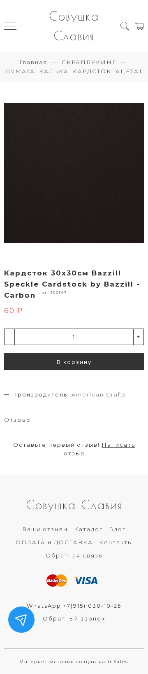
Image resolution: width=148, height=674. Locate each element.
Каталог (88, 529)
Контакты (115, 542)
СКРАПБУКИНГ (89, 62)
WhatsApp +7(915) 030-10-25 (74, 605)
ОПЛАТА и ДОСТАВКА (54, 542)
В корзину (74, 362)
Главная (33, 62)
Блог (117, 529)
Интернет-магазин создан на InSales (74, 662)
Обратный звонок (74, 618)
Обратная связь (74, 555)
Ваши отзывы (45, 529)
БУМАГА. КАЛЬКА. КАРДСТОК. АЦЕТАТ (74, 71)
